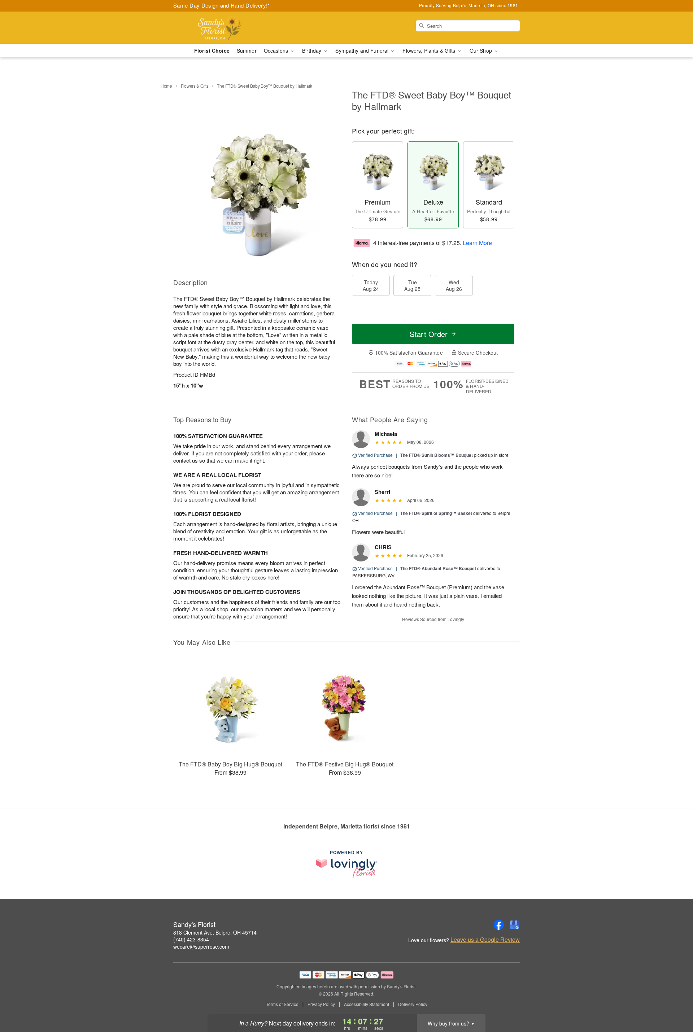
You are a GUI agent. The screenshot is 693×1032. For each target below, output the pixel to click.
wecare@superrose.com (201, 946)
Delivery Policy (412, 1004)
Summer (247, 50)
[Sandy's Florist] (225, 28)
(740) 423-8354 (191, 939)
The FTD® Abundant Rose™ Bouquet (438, 568)
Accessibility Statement (366, 1004)
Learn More (477, 242)
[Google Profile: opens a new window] (515, 925)
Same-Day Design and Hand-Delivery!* (221, 5)
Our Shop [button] (481, 50)
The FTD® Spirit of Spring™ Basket (436, 513)
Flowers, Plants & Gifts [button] (429, 50)
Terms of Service (282, 1004)
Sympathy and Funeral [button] (362, 50)
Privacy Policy (321, 1004)
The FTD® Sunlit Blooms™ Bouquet (436, 455)
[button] (674, 1001)
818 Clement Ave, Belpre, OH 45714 (215, 932)
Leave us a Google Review (485, 940)
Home (166, 86)
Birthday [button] (312, 50)
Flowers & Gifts (195, 86)
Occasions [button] (276, 50)
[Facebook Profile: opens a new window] (499, 925)
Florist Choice (212, 50)
